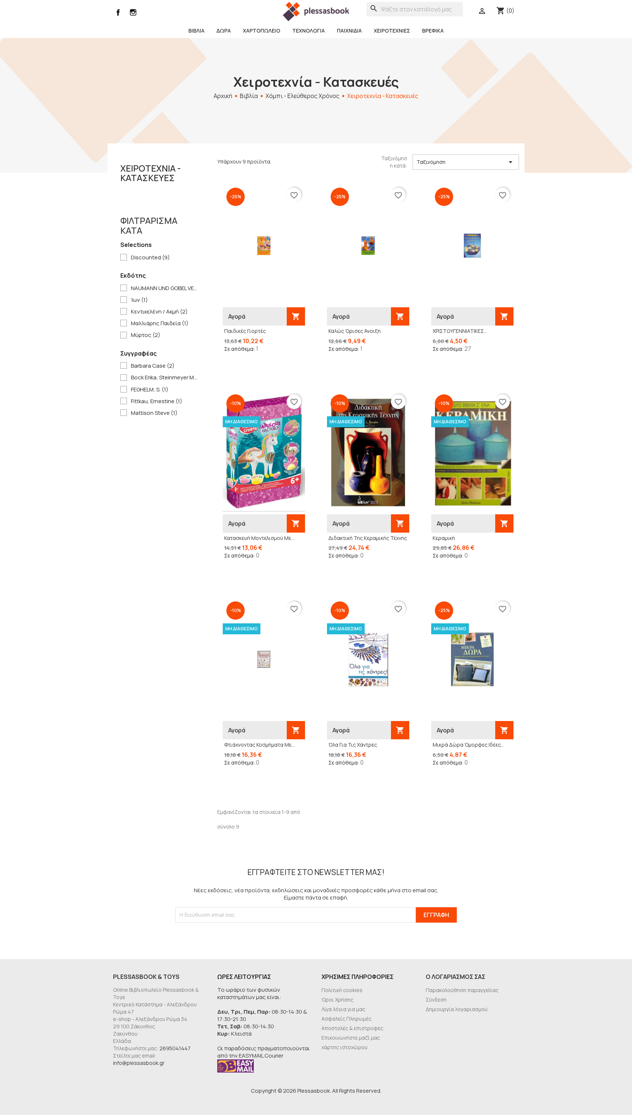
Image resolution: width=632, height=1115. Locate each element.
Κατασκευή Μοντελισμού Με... (259, 537)
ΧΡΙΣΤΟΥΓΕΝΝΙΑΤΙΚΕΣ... (460, 330)
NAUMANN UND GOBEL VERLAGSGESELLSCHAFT (165, 288)
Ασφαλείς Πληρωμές (346, 1018)
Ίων (139, 300)
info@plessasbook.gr (139, 1062)
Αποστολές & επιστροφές (352, 1028)
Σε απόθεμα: (239, 348)
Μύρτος (145, 335)
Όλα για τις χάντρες (352, 744)
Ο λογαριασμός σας (455, 977)
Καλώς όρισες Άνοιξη (354, 330)
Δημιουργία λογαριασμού (457, 1009)
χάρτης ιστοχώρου (344, 1047)
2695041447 (175, 1048)
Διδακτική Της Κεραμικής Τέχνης (367, 537)
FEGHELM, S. (149, 389)
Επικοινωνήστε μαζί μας (350, 1037)
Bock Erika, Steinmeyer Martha (165, 377)
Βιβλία (196, 30)
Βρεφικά (433, 30)
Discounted (150, 257)
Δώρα (224, 30)
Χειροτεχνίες (392, 30)
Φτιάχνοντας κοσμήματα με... (259, 744)
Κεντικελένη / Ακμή (159, 311)
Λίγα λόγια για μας (343, 1009)
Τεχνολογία (308, 30)
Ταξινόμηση (466, 162)
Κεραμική (444, 537)
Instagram (133, 12)
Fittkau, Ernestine (156, 401)
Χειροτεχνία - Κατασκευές (150, 173)
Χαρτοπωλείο (261, 30)
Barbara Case (152, 365)
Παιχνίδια (349, 30)
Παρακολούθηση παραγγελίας (462, 990)
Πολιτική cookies (341, 990)
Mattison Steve (154, 413)
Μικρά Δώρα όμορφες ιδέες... (468, 744)
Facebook (118, 12)
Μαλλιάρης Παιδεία (159, 323)
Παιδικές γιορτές (245, 330)
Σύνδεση (436, 999)
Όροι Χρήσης (337, 999)
